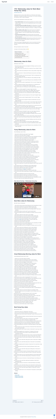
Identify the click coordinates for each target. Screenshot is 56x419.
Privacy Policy (33, 416)
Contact (52, 1)
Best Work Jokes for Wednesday (20, 55)
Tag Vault (4, 1)
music (20, 219)
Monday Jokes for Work (19, 376)
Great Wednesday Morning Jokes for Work (21, 56)
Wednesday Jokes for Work (19, 53)
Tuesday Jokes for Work (19, 377)
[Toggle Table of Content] (27, 52)
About (48, 1)
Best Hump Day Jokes (18, 57)
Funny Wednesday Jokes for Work (20, 54)
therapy (24, 168)
